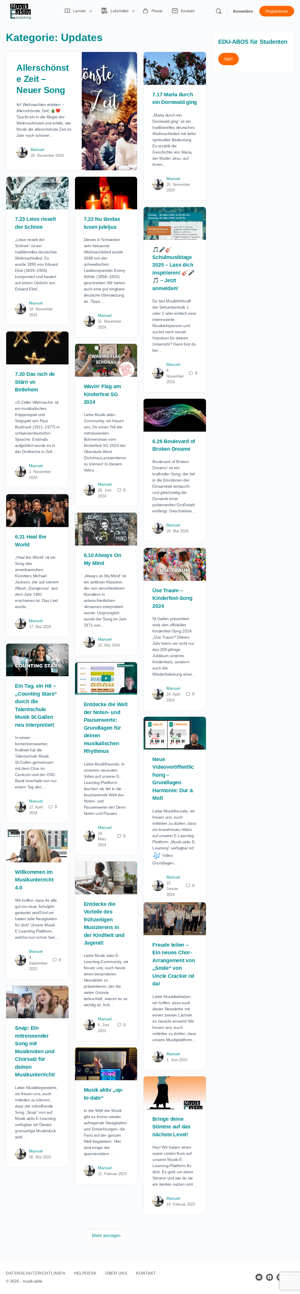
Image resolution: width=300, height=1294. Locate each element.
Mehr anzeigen (106, 1235)
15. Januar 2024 (172, 889)
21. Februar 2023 (112, 1174)
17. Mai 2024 (40, 627)
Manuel (37, 149)
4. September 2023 (38, 963)
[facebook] (269, 1277)
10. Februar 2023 (180, 1204)
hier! (228, 58)
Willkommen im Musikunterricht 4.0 (34, 880)
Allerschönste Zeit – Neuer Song (42, 79)
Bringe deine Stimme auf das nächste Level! (171, 1126)
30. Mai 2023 (40, 1157)
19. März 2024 (102, 839)
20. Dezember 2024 (47, 155)
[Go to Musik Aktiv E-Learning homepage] (20, 10)
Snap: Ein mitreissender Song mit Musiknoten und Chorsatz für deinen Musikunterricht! (35, 1051)
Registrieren (276, 11)
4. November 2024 (175, 376)
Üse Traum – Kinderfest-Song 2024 (172, 598)
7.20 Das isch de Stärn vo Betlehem (35, 382)
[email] (258, 1277)
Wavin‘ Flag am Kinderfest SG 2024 (102, 394)
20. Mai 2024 (177, 531)
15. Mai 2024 (109, 645)
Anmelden (243, 11)
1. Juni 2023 (176, 1060)
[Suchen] (218, 11)
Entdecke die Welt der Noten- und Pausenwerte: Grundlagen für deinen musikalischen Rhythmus (106, 727)
